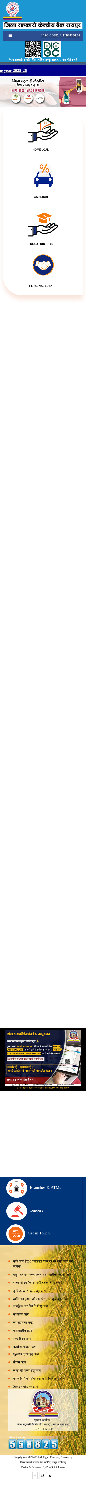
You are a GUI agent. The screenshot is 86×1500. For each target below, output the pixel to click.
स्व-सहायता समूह (23, 1322)
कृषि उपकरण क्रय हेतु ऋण (29, 1291)
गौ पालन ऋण (21, 1314)
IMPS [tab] (72, 947)
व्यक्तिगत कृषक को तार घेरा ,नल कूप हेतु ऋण (40, 1299)
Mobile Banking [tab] (21, 948)
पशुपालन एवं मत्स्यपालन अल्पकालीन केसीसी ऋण (42, 1274)
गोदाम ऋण (19, 1362)
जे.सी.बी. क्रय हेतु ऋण (27, 1370)
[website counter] (33, 1444)
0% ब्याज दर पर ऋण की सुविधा (43, 719)
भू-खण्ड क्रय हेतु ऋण (26, 1354)
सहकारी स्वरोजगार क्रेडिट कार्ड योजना (43, 809)
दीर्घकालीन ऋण (22, 1330)
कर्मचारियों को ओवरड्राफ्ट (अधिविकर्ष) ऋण (39, 1378)
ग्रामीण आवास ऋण (24, 1347)
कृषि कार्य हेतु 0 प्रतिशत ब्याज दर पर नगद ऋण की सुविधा (43, 1264)
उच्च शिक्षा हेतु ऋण (43, 879)
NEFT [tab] (42, 947)
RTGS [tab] (57, 947)
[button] (6, 92)
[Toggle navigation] (9, 36)
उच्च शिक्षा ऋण (22, 1339)
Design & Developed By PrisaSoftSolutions (43, 1467)
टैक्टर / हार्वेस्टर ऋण (25, 1387)
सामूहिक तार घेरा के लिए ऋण (30, 1306)
